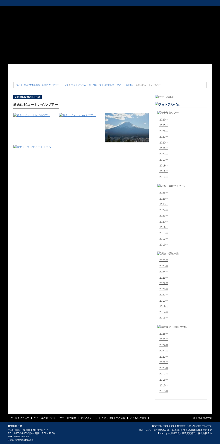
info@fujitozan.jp (24, 440)
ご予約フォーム (198, 9)
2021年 (163, 148)
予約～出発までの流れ (158, 74)
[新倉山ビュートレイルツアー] (31, 115)
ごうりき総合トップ (19, 3)
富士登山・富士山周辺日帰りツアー (106, 85)
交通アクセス (139, 9)
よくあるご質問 (190, 74)
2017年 (163, 171)
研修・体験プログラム (67, 3)
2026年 (163, 119)
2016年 (163, 177)
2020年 (163, 154)
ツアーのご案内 (94, 74)
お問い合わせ (175, 9)
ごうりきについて (29, 74)
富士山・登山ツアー (42, 3)
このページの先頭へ (181, 404)
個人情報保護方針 (202, 418)
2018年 (129, 85)
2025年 (163, 125)
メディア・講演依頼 (92, 3)
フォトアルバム (78, 85)
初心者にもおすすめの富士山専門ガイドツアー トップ (42, 85)
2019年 (163, 159)
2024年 (163, 131)
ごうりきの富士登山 (62, 74)
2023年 (163, 136)
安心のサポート (126, 74)
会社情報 (123, 9)
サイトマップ (157, 9)
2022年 (163, 142)
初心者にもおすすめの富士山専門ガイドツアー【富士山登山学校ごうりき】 (29, 16)
